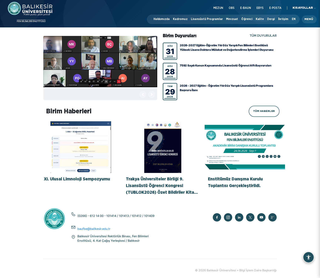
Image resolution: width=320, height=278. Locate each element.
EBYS (260, 7)
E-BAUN (245, 7)
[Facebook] (217, 217)
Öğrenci (246, 19)
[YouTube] (261, 217)
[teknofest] (272, 217)
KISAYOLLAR (303, 7)
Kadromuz (180, 19)
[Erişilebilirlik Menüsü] (308, 257)
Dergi (271, 19)
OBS (232, 7)
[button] (309, 19)
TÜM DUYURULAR (263, 35)
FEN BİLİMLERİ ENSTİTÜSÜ (31, 21)
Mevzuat (232, 19)
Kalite (260, 19)
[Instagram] (228, 217)
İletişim (283, 19)
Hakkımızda (162, 19)
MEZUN (218, 7)
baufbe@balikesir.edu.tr (93, 229)
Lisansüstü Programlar (207, 19)
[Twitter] (250, 217)
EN (294, 19)
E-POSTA (275, 7)
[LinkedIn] (239, 217)
